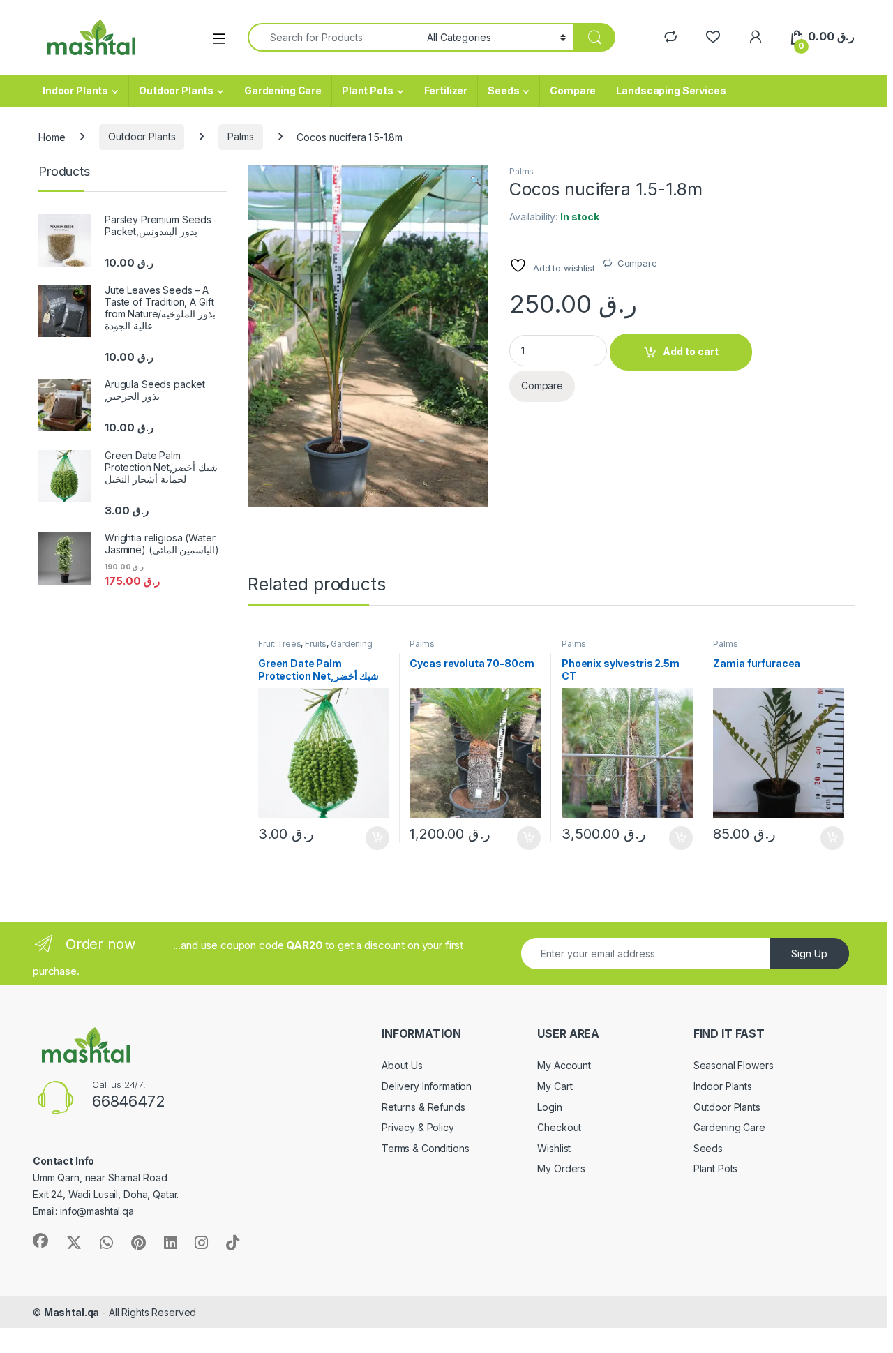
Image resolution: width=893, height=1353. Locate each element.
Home (51, 136)
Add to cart (691, 351)
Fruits (316, 643)
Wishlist (554, 1148)
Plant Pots (367, 90)
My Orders (561, 1168)
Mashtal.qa (72, 1312)
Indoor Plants (75, 90)
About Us (402, 1065)
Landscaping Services (671, 90)
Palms (240, 136)
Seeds (503, 90)
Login (549, 1107)
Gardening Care (283, 90)
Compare (573, 90)
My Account (564, 1065)
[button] (475, 180)
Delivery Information (427, 1086)
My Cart (554, 1086)
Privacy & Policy (418, 1127)
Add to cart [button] (377, 838)
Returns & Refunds (423, 1107)
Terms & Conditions (425, 1148)
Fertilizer (446, 90)
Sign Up (809, 953)
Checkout (559, 1127)
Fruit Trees (279, 643)
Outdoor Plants (176, 90)
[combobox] (333, 37)
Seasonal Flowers (733, 1065)
